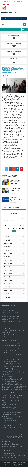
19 (11, 228)
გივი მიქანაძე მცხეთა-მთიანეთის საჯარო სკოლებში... (16, 190)
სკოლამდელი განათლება (9, 334)
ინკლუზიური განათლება (8, 324)
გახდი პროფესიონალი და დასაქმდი (12, 416)
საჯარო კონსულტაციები (8, 432)
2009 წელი (9, 294)
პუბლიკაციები (6, 441)
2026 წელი (9, 237)
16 (23, 225)
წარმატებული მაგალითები (9, 414)
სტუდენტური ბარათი (7, 376)
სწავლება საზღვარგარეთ (9, 350)
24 (5, 231)
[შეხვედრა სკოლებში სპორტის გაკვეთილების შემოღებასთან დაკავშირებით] (14, 84)
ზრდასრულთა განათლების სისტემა (11, 430)
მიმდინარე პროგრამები (8, 326)
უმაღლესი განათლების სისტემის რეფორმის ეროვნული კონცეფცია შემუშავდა (11, 345)
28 (8, 220)
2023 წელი (9, 247)
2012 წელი (9, 284)
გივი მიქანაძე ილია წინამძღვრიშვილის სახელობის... (15, 182)
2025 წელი (9, 240)
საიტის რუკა (20, 1)
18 (8, 228)
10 (5, 225)
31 (17, 220)
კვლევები (4, 422)
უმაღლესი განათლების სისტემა (10, 348)
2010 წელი (9, 290)
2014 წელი (9, 277)
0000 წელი (9, 297)
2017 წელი (9, 267)
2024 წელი (9, 243)
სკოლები (4, 314)
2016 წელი (9, 270)
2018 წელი (9, 263)
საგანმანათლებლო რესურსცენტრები (12, 316)
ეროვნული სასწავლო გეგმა (9, 328)
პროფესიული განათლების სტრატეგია (12, 395)
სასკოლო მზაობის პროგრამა (10, 336)
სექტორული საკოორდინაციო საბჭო (11, 412)
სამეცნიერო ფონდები (8, 453)
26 (11, 231)
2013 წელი (9, 280)
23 (23, 228)
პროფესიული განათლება (14, 51)
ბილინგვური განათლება (8, 337)
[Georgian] (4, 4)
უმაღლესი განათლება (14, 43)
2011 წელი (9, 287)
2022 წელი (9, 250)
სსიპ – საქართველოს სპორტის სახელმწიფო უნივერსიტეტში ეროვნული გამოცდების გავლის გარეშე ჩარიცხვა (14, 380)
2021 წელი (9, 253)
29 (11, 220)
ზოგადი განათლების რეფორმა (10, 312)
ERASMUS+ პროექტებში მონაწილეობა (12, 357)
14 (17, 225)
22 (20, 228)
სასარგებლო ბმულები (7, 1)
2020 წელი (9, 257)
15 (20, 225)
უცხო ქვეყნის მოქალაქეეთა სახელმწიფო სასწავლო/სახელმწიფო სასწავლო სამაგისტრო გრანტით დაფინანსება (13, 365)
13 (14, 225)
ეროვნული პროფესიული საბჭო (10, 410)
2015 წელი (9, 273)
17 (5, 228)
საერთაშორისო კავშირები (9, 420)
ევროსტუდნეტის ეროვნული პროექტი (12, 389)
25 (8, 231)
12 (11, 225)
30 (14, 220)
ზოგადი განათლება (14, 35)
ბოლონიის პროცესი (7, 355)
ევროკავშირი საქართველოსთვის (11, 458)
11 (8, 225)
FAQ (14, 1)
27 (5, 220)
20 (14, 228)
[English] (8, 4)
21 (17, 228)
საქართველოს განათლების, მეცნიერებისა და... (17, 199)
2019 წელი (9, 260)
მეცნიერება (14, 59)
